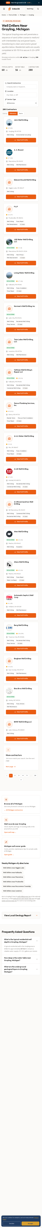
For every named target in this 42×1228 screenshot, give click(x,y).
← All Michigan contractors (13, 810)
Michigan (23, 15)
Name (21, 113)
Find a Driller (13, 15)
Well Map (30, 9)
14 (35, 775)
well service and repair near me (23, 899)
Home (4, 15)
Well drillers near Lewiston (12, 891)
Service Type (11, 99)
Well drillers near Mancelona (13, 877)
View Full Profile (22, 140)
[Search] (38, 9)
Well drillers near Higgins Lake (13, 868)
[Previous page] (7, 775)
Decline (11, 1223)
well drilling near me (24, 897)
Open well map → (10, 832)
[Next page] (21, 780)
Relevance (13, 113)
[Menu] (4, 9)
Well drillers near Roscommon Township (17, 886)
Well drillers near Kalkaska (12, 872)
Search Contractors (14, 83)
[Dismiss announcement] (39, 3)
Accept (30, 1223)
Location (10, 91)
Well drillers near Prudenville (13, 882)
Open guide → (9, 855)
